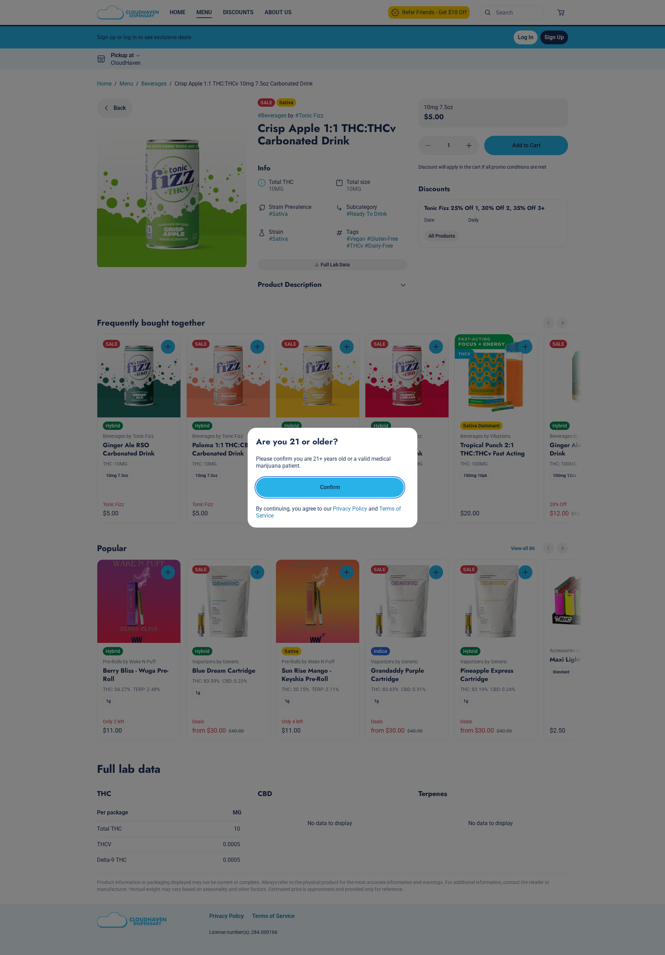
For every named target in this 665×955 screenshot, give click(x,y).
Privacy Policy (350, 508)
